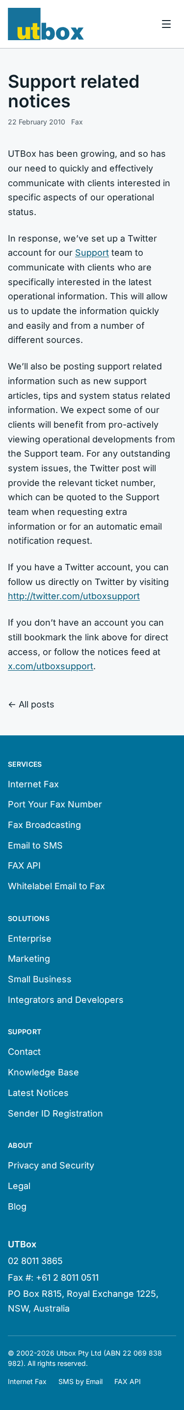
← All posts (31, 704)
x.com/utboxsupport (50, 666)
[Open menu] (166, 24)
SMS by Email (80, 1381)
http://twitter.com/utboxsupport (74, 596)
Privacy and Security (51, 1165)
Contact (24, 1051)
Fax (77, 122)
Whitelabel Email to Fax (56, 886)
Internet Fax (33, 784)
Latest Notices (38, 1093)
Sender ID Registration (55, 1113)
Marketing (29, 958)
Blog (17, 1206)
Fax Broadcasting (44, 825)
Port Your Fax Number (55, 804)
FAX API (24, 865)
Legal (19, 1186)
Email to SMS (35, 845)
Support (92, 252)
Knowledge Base (43, 1072)
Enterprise (30, 938)
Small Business (40, 979)
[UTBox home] (46, 24)
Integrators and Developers (66, 1000)
